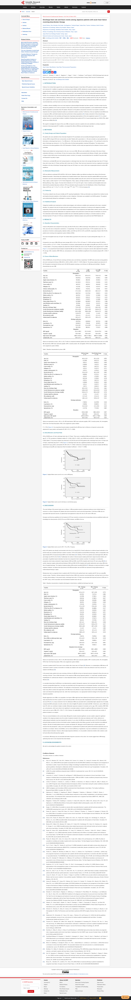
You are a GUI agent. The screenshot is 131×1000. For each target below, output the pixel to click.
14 (43, 845)
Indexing (25, 34)
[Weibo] (36, 243)
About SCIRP (64, 980)
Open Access (100, 982)
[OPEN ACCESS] (91, 2)
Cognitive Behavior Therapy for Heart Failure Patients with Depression (29, 56)
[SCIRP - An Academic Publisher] (30, 2)
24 (76, 554)
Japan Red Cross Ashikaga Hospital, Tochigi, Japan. (55, 33)
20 (43, 881)
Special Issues (63, 993)
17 (99, 116)
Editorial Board (26, 28)
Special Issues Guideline (28, 87)
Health (24, 165)
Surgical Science (27, 131)
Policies (99, 980)
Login (107, 2)
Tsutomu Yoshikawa (91, 25)
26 (104, 561)
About (66, 7)
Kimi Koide (60, 25)
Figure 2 (51, 427)
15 (43, 851)
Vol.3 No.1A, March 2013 (70, 16)
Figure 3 (65, 442)
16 (83, 114)
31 (50, 701)
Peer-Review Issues (64, 988)
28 (84, 665)
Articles (33, 7)
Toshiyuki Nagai (75, 25)
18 (55, 120)
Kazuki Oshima (46, 25)
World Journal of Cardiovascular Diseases (53, 16)
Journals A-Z (47, 982)
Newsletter (24, 92)
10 (43, 817)
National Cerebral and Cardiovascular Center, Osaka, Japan (57, 36)
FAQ (23, 101)
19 (88, 187)
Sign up (59, 998)
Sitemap (46, 988)
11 (43, 824)
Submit (83, 7)
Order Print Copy (26, 95)
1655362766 (27, 257)
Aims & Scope (26, 19)
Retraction (99, 988)
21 (43, 891)
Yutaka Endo (83, 25)
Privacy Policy (100, 991)
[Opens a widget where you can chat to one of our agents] (125, 997)
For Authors (62, 986)
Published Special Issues (28, 84)
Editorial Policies (63, 984)
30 (48, 679)
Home (25, 7)
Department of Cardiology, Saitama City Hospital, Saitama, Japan (58, 27)
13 (43, 838)
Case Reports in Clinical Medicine (31, 148)
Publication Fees (27, 31)
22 (43, 902)
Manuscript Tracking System (82, 982)
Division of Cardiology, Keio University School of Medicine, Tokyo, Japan (60, 31)
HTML (64, 38)
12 (43, 830)
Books (51, 7)
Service (77, 980)
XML (68, 38)
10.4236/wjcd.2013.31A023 (52, 38)
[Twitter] (22, 243)
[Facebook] (27, 243)
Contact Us (24, 98)
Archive (24, 25)
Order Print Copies (79, 984)
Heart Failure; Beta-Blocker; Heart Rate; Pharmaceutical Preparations (59, 67)
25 (59, 556)
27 (87, 565)
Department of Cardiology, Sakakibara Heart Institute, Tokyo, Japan (59, 29)
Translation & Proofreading (81, 986)
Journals (42, 7)
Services (74, 7)
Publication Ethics (101, 984)
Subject (45, 984)
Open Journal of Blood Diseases (30, 201)
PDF (60, 38)
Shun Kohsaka (54, 25)
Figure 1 (45, 248)
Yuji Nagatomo (67, 25)
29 (54, 669)
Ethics (61, 982)
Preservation (100, 986)
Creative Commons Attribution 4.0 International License (77, 974)
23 (43, 908)
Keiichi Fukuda (99, 25)
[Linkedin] (31, 243)
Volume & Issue (79, 991)
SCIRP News (83, 998)
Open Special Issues (27, 80)
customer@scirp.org (29, 251)
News (58, 7)
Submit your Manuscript (70, 998)
